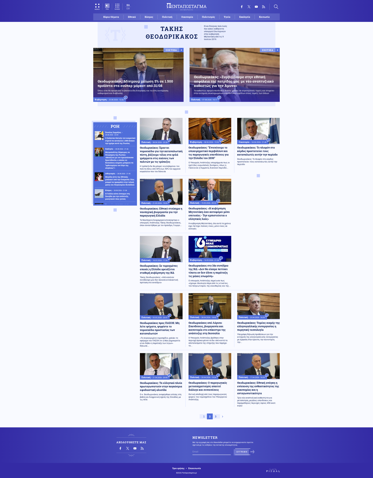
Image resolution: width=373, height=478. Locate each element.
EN (128, 8)
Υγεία (227, 16)
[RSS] (263, 6)
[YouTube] (256, 6)
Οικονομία (187, 16)
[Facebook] (241, 6)
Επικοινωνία (194, 468)
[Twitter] (249, 6)
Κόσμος (149, 16)
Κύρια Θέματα (111, 16)
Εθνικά (132, 16)
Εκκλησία (244, 16)
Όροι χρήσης (178, 468)
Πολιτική (167, 16)
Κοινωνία (264, 16)
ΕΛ (128, 5)
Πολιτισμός (208, 16)
